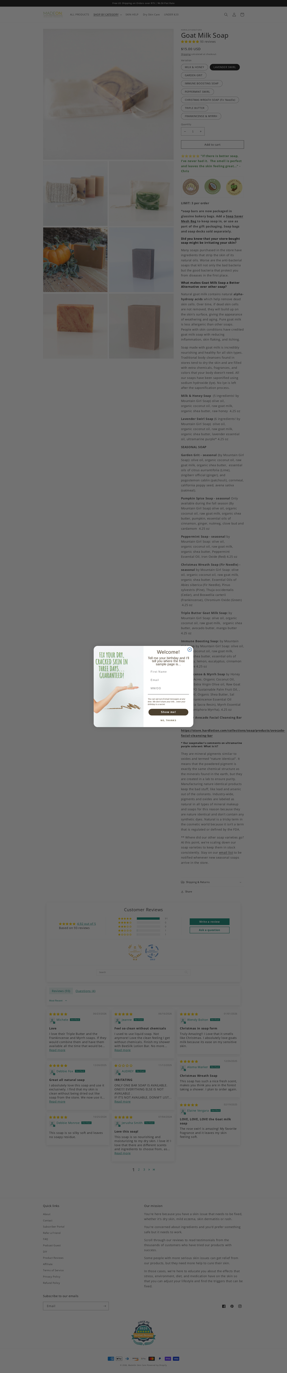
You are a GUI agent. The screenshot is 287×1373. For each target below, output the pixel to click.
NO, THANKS (168, 720)
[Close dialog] (190, 650)
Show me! (168, 712)
